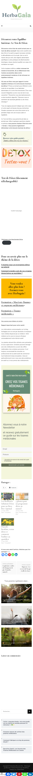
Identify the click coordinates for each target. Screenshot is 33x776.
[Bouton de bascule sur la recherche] (30, 26)
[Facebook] (2, 554)
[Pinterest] (9, 554)
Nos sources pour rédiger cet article (11, 321)
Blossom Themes (10, 768)
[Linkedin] (16, 554)
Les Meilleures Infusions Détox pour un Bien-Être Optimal (7, 505)
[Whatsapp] (12, 554)
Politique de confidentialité (17, 769)
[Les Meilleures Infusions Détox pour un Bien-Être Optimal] (7, 496)
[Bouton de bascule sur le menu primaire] (2, 26)
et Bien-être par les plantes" (15, 140)
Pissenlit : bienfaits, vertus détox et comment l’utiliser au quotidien (7, 533)
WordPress (26, 768)
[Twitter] (6, 554)
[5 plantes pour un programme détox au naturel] (22, 496)
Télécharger (7, 242)
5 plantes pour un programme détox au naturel (22, 505)
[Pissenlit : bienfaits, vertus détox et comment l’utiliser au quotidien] (7, 522)
